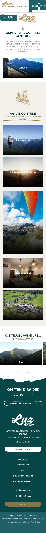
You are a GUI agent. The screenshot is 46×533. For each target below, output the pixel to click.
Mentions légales (29, 515)
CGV (23, 470)
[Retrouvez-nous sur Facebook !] (16, 496)
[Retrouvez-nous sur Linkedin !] (29, 496)
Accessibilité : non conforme (18, 522)
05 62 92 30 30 (23, 441)
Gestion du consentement (34, 519)
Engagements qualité (23, 476)
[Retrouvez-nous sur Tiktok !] (25, 496)
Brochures (23, 459)
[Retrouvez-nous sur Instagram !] (20, 496)
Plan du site (35, 522)
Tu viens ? (23, 504)
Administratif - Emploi (23, 481)
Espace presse (23, 465)
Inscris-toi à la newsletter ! (23, 403)
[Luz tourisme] (24, 18)
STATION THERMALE (34, 4)
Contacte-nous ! (23, 449)
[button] (18, 372)
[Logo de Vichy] (23, 420)
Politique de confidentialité (12, 519)
